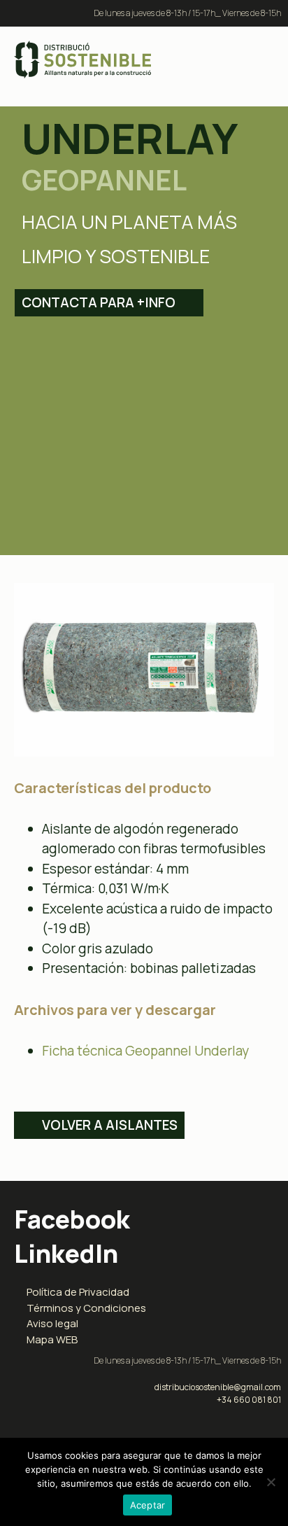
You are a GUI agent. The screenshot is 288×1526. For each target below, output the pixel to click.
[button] (258, 59)
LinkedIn (66, 1253)
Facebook (72, 1219)
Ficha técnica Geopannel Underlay (145, 1051)
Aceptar (148, 1505)
